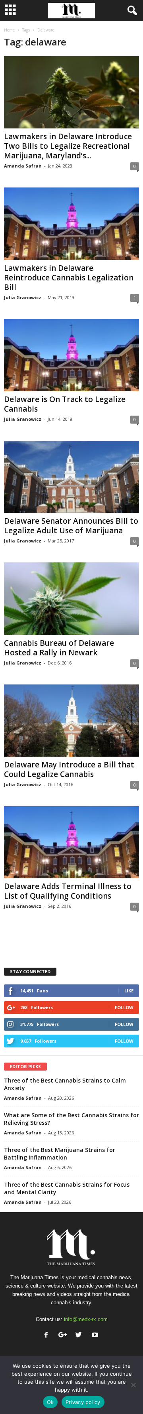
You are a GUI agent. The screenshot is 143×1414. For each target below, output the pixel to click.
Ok (50, 1402)
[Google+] (64, 1336)
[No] (133, 1385)
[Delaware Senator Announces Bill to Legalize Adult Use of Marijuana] (71, 477)
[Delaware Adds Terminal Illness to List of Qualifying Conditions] (71, 842)
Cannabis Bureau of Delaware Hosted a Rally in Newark (59, 648)
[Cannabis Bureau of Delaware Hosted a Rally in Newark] (71, 598)
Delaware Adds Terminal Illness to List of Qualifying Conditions (67, 891)
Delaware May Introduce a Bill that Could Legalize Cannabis (69, 769)
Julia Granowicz (22, 297)
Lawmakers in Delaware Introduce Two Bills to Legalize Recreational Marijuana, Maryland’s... (68, 146)
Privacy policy (83, 1402)
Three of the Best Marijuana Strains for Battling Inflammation (59, 1153)
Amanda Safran (23, 166)
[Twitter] (80, 1336)
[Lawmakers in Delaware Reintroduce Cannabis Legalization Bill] (71, 223)
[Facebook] (48, 1336)
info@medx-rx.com (86, 1319)
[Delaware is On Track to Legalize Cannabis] (71, 355)
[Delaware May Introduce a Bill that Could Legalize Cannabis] (71, 720)
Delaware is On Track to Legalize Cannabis (65, 404)
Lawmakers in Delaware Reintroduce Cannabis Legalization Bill (68, 277)
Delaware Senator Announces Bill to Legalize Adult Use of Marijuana (71, 526)
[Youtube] (96, 1336)
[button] (130, 11)
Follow (124, 1007)
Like (128, 991)
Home (9, 30)
